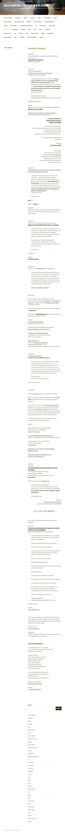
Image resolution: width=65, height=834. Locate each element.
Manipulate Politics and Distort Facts (38, 329)
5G (15, 33)
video (29, 432)
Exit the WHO (7, 37)
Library (25, 17)
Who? (15, 37)
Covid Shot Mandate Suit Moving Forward (40, 435)
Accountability (8, 21)
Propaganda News (49, 21)
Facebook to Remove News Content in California (42, 113)
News (39, 17)
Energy (21, 33)
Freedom (22, 37)
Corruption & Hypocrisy (26, 25)
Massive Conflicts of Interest (52, 502)
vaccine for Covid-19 (41, 409)
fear (37, 303)
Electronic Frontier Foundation (40, 287)
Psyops (6, 25)
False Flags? (14, 25)
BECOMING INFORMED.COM (26, 5)
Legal (55, 17)
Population (15, 29)
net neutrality (57, 155)
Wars (40, 29)
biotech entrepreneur (52, 405)
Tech (29, 29)
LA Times (35, 394)
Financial (47, 29)
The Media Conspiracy (34, 689)
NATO (42, 33)
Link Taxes (6, 29)
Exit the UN (50, 33)
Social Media (47, 17)
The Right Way (45, 481)
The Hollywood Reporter (41, 342)
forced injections (55, 301)
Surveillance (43, 25)
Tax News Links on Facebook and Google (40, 73)
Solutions (17, 17)
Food (27, 33)
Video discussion (33, 340)
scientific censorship (51, 303)
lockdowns (46, 301)
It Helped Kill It (32, 445)
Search (41, 37)
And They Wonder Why (34, 356)
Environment (34, 33)
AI (36, 25)
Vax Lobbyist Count (33, 609)
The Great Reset (8, 17)
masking (30, 303)
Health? (29, 21)
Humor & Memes (32, 37)
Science (23, 29)
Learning (32, 17)
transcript (37, 432)
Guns (35, 29)
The (33, 628)
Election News (38, 21)
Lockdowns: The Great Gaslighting (38, 333)
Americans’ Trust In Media (35, 321)
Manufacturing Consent (35, 683)
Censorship (52, 25)
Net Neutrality (7, 33)
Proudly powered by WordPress (11, 830)
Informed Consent (19, 21)
